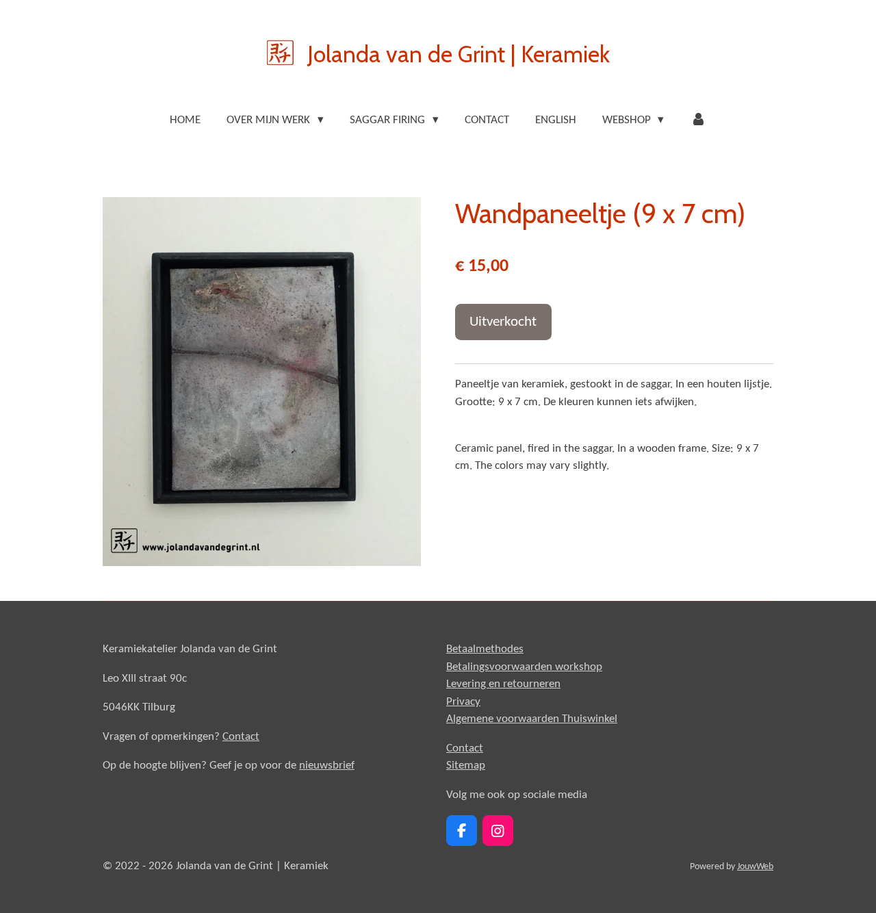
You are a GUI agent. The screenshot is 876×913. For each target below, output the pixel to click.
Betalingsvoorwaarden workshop (524, 667)
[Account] (698, 120)
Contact (240, 737)
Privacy (463, 702)
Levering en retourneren (503, 684)
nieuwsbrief (327, 765)
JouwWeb (755, 867)
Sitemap (465, 765)
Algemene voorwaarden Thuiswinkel (531, 719)
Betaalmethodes (485, 649)
